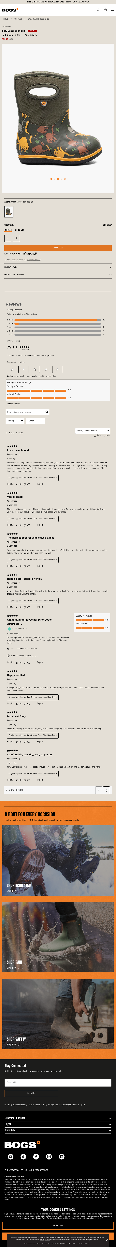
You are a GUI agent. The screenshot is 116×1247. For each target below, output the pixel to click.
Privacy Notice (45, 1239)
